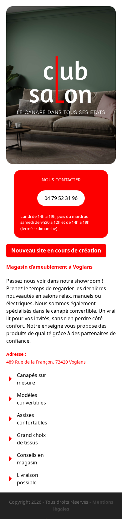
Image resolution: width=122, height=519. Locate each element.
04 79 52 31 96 (61, 198)
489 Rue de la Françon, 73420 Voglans (46, 362)
